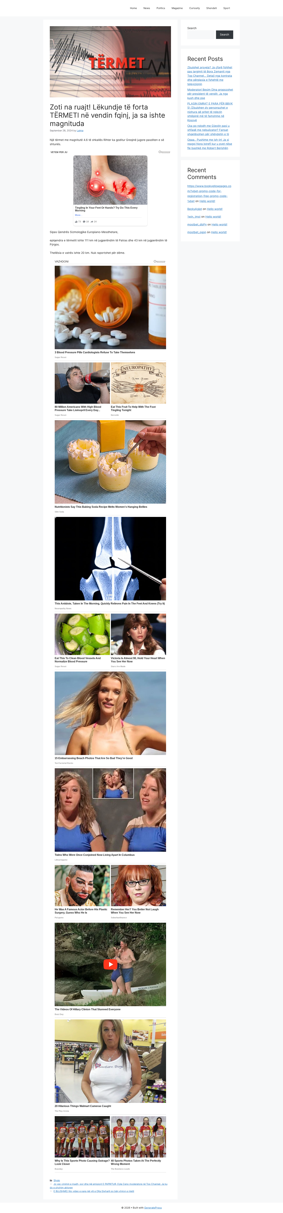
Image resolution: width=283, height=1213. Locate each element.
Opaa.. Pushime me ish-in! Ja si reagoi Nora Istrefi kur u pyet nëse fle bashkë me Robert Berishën (209, 144)
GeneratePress (153, 1207)
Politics (161, 8)
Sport (226, 8)
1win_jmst (193, 216)
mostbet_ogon (196, 232)
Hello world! (207, 201)
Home (133, 8)
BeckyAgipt (194, 209)
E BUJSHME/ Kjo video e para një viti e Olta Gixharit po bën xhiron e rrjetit (94, 1191)
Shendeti (211, 8)
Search (192, 28)
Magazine (177, 8)
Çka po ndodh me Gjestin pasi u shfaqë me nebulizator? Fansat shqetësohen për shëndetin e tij (208, 130)
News (146, 8)
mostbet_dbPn (197, 224)
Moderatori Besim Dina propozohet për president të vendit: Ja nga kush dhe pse (210, 94)
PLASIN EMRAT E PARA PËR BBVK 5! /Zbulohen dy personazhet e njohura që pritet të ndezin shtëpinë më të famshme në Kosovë (210, 112)
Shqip (57, 1180)
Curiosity (194, 8)
